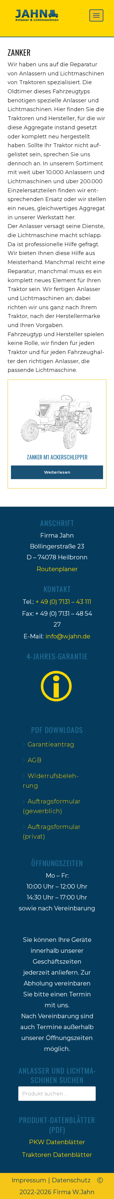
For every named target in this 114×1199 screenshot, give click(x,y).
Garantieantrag (51, 744)
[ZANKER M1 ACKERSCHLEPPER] (57, 413)
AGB (35, 760)
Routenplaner (57, 569)
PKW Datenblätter (57, 1142)
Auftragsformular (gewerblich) (52, 806)
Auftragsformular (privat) (52, 831)
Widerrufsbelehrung (51, 780)
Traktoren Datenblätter (57, 1154)
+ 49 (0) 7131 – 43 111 (63, 601)
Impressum (29, 1180)
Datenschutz (71, 1180)
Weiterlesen (57, 472)
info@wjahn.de (67, 636)
